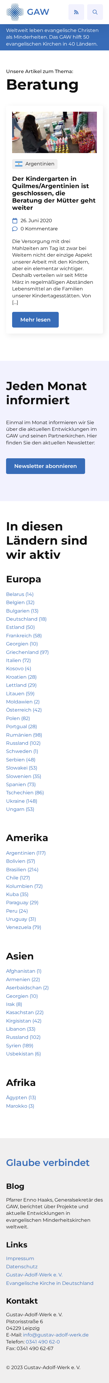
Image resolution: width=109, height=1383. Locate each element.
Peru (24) (17, 911)
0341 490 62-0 (43, 1342)
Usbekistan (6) (23, 1054)
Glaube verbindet (48, 1162)
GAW (38, 12)
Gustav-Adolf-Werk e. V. (34, 1275)
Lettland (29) (21, 685)
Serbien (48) (20, 760)
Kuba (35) (17, 894)
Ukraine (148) (21, 801)
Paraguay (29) (22, 902)
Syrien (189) (19, 1045)
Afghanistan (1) (23, 971)
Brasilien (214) (22, 869)
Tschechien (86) (25, 793)
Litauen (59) (20, 693)
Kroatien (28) (21, 677)
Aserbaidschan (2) (27, 988)
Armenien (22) (23, 979)
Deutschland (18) (26, 619)
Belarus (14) (20, 594)
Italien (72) (18, 660)
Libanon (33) (20, 1029)
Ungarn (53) (20, 809)
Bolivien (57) (20, 861)
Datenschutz (22, 1266)
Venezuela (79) (23, 927)
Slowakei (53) (21, 768)
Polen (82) (18, 718)
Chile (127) (18, 878)
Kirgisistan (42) (23, 1021)
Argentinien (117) (26, 853)
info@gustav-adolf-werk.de (56, 1335)
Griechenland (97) (27, 652)
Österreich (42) (24, 710)
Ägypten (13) (21, 1097)
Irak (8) (14, 1004)
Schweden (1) (22, 751)
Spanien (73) (21, 784)
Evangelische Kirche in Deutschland (50, 1283)
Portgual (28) (21, 726)
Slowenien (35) (23, 776)
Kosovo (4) (18, 668)
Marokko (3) (20, 1106)
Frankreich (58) (24, 636)
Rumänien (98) (24, 735)
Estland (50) (20, 627)
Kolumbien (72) (24, 886)
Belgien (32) (20, 602)
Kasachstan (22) (25, 1012)
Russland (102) (23, 743)
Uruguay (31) (21, 919)
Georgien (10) (22, 644)
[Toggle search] (95, 12)
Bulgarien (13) (22, 611)
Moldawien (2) (23, 702)
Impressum (20, 1258)
